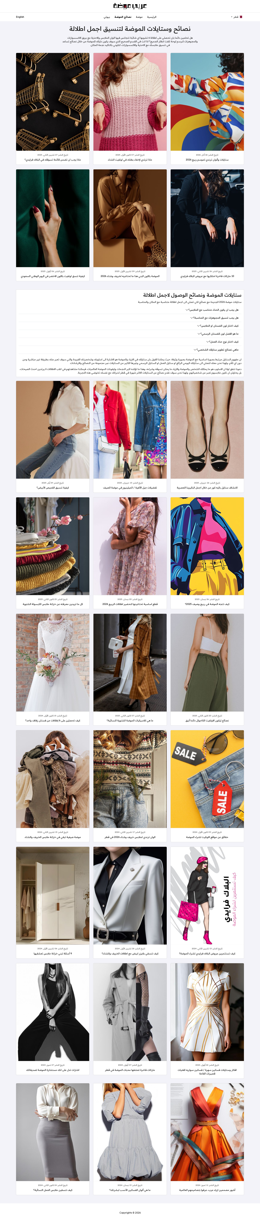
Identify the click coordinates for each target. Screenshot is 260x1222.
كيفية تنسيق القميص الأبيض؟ (53, 487)
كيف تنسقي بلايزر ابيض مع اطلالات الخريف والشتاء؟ (130, 953)
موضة (139, 16)
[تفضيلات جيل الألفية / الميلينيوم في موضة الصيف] (130, 438)
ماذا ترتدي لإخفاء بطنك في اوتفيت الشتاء (130, 159)
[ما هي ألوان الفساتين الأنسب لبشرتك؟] (130, 1140)
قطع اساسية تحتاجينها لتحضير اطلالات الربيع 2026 (130, 604)
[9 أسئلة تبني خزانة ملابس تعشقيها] (52, 904)
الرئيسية (151, 16)
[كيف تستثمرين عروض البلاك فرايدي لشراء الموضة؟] (207, 904)
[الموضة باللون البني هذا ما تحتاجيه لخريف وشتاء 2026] (130, 226)
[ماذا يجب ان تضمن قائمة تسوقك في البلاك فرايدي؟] (52, 110)
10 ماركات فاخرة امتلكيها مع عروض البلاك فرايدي (207, 276)
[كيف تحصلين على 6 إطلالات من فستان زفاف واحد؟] (52, 671)
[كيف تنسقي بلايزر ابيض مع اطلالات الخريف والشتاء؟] (130, 904)
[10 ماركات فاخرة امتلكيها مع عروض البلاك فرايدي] (207, 226)
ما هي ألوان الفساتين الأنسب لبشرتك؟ (130, 1189)
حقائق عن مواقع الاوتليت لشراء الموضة (207, 837)
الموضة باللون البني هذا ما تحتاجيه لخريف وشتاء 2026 (130, 276)
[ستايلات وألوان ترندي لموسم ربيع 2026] (207, 110)
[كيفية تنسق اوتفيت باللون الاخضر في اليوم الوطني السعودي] (52, 226)
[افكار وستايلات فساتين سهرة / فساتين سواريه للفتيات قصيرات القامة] (207, 1020)
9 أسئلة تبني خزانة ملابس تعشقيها (53, 953)
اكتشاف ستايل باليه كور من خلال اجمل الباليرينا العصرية (207, 487)
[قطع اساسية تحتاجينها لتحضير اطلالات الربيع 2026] (130, 554)
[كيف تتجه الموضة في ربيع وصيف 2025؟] (207, 554)
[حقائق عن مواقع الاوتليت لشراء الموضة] (207, 787)
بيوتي (107, 16)
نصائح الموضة (123, 16)
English (20, 16)
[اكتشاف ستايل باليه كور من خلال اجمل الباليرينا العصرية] (207, 438)
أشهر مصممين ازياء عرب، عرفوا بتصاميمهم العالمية (207, 1189)
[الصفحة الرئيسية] (130, 5)
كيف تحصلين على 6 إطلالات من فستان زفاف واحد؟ (52, 720)
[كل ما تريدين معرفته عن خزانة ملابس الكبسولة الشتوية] (52, 554)
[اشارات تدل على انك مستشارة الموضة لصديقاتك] (52, 1020)
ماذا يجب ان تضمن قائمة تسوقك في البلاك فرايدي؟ (53, 159)
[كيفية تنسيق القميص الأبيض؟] (52, 438)
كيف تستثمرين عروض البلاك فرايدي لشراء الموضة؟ (207, 953)
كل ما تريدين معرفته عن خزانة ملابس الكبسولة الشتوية (53, 604)
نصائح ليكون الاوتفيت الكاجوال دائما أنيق (207, 720)
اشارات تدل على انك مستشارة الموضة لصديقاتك (52, 1069)
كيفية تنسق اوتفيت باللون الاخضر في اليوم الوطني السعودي (53, 276)
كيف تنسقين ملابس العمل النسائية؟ (52, 1189)
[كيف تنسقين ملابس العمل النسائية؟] (52, 1140)
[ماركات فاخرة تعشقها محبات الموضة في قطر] (130, 1020)
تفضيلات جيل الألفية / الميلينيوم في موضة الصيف (130, 487)
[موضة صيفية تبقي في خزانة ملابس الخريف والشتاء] (52, 787)
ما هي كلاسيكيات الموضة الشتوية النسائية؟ (130, 720)
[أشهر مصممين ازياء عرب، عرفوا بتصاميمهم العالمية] (207, 1140)
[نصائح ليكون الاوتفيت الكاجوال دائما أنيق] (207, 671)
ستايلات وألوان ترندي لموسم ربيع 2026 (207, 159)
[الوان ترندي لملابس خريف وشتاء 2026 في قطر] (130, 787)
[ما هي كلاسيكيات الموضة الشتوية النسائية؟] (130, 671)
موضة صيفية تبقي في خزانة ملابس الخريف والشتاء (53, 837)
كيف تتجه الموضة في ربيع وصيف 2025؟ (207, 604)
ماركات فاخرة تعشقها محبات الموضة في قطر (130, 1069)
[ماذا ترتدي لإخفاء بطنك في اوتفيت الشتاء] (130, 110)
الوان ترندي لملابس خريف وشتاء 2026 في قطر (130, 837)
